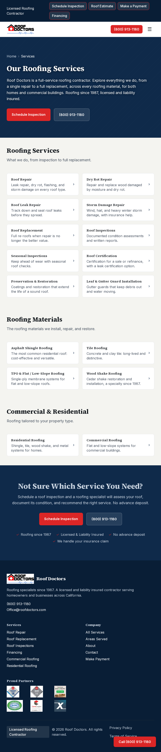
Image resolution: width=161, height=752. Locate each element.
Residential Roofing (22, 666)
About (90, 646)
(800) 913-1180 (126, 29)
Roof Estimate (102, 6)
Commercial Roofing (23, 659)
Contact (92, 652)
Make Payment (97, 659)
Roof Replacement (21, 639)
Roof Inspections (20, 646)
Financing (59, 16)
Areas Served (96, 639)
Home (11, 56)
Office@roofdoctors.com (26, 610)
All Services (95, 632)
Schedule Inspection (68, 6)
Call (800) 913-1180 (135, 742)
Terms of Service (123, 736)
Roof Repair (16, 632)
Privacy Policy (120, 728)
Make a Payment (133, 6)
